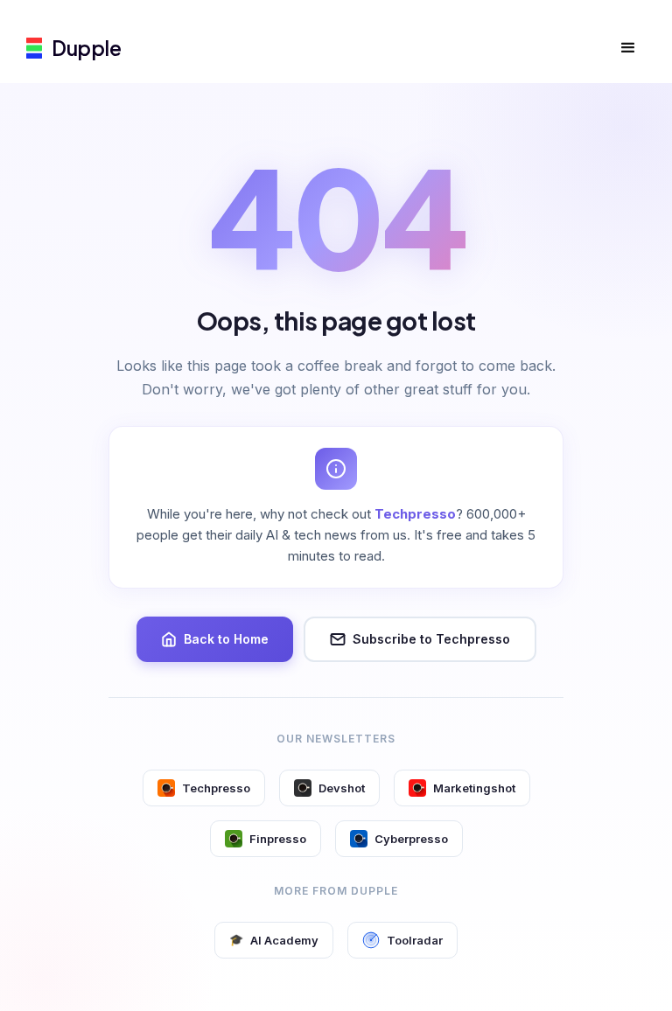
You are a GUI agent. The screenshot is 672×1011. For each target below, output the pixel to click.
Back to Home (226, 638)
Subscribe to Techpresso (431, 638)
